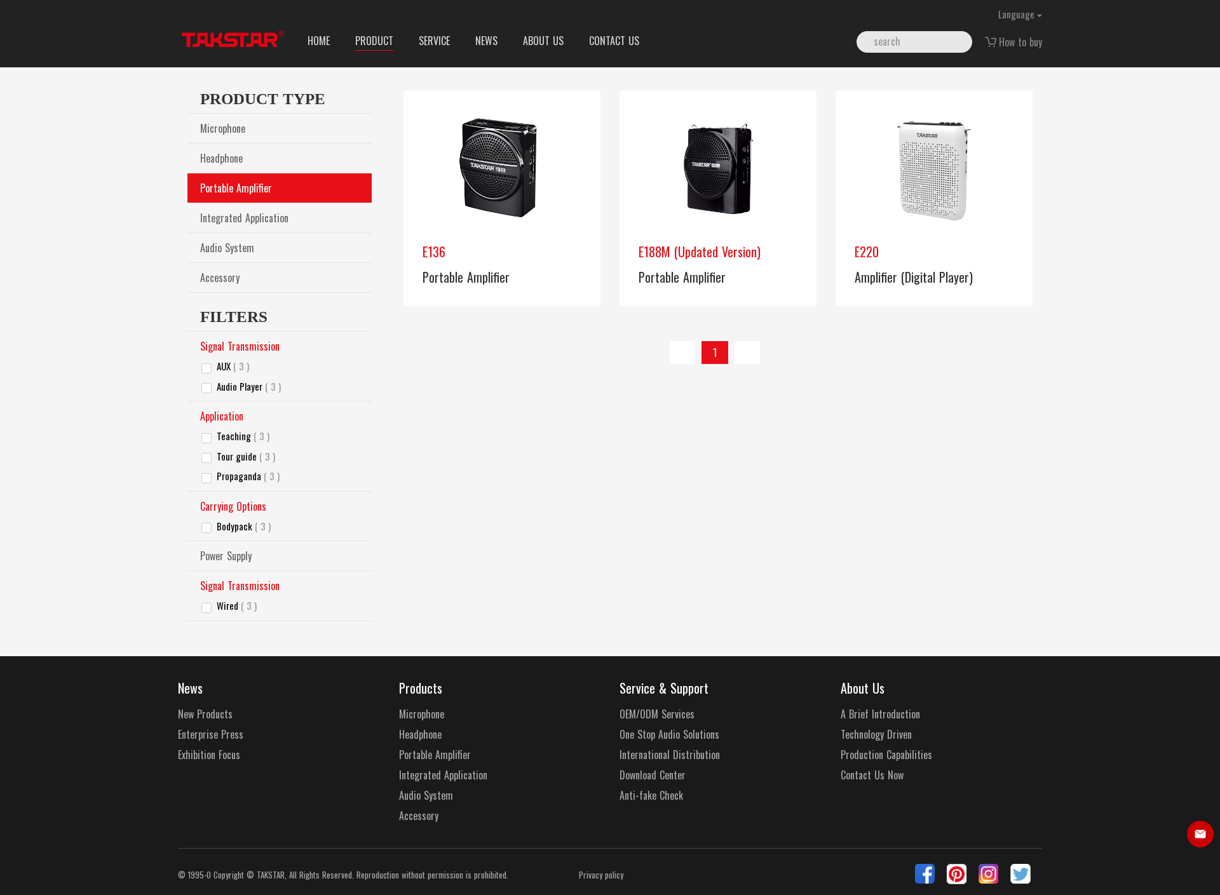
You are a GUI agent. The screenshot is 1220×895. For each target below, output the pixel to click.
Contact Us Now (872, 775)
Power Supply (226, 555)
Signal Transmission (240, 346)
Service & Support (664, 688)
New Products (205, 714)
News (190, 688)
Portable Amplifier (236, 188)
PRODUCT (374, 40)
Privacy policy (601, 875)
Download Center (653, 775)
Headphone (221, 158)
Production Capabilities (886, 755)
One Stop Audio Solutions (669, 734)
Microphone (222, 128)
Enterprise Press (210, 734)
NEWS (486, 40)
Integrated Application (244, 217)
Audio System (227, 247)
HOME (319, 40)
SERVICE (434, 40)
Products (420, 688)
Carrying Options (233, 506)
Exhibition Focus (209, 755)
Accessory (220, 277)
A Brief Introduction (880, 714)
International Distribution (670, 755)
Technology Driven (876, 734)
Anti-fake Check (651, 795)
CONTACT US (614, 40)
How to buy (1020, 42)
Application (221, 416)
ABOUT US (543, 40)
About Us (862, 688)
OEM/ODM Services (657, 714)
